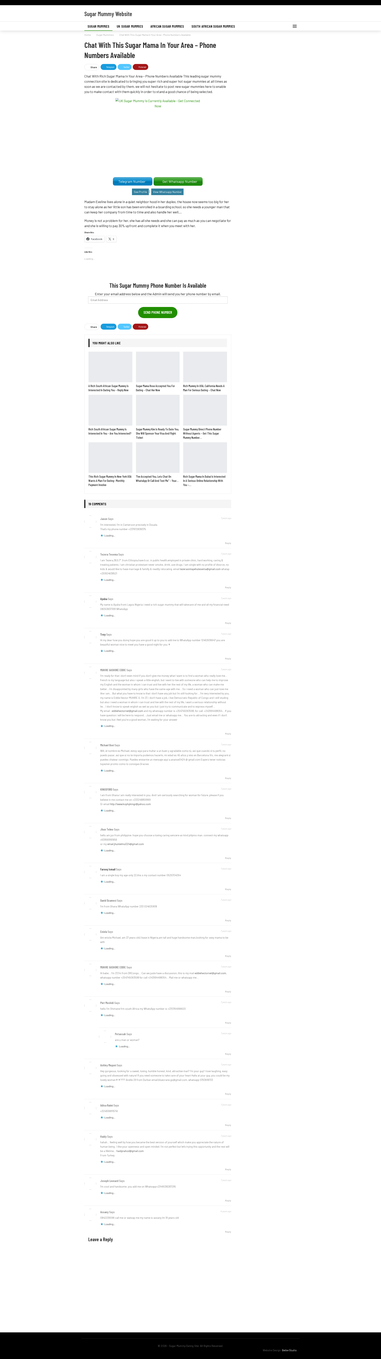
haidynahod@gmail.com (130, 1151)
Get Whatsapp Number (180, 181)
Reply (228, 543)
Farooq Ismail (107, 869)
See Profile (140, 192)
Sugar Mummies (98, 26)
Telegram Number (132, 181)
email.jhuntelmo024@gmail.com (125, 844)
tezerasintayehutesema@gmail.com (200, 569)
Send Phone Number (157, 312)
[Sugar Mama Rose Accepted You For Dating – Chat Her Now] (158, 367)
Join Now (220, 7)
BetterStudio (289, 1350)
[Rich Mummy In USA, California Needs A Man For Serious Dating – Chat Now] (205, 367)
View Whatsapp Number (167, 192)
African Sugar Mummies (167, 26)
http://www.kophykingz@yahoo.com (130, 804)
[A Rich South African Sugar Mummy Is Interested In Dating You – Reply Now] (110, 367)
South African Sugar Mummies (213, 26)
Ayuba (103, 599)
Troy (103, 634)
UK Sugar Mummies (130, 26)
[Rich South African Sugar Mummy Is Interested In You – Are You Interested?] (110, 410)
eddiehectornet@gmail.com (127, 710)
